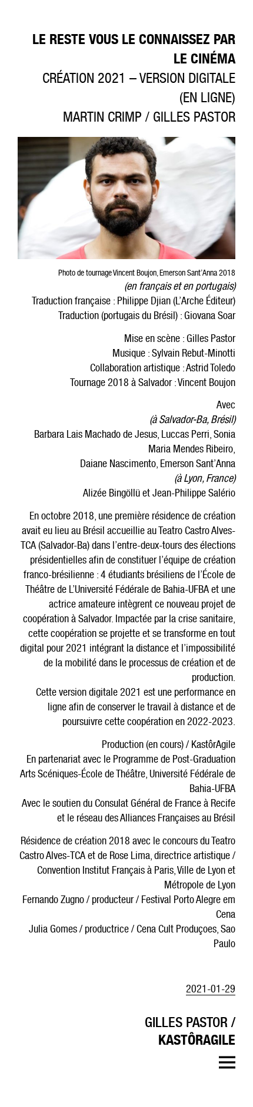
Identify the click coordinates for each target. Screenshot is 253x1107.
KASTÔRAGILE (196, 1039)
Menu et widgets (226, 1062)
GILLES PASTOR (186, 1022)
